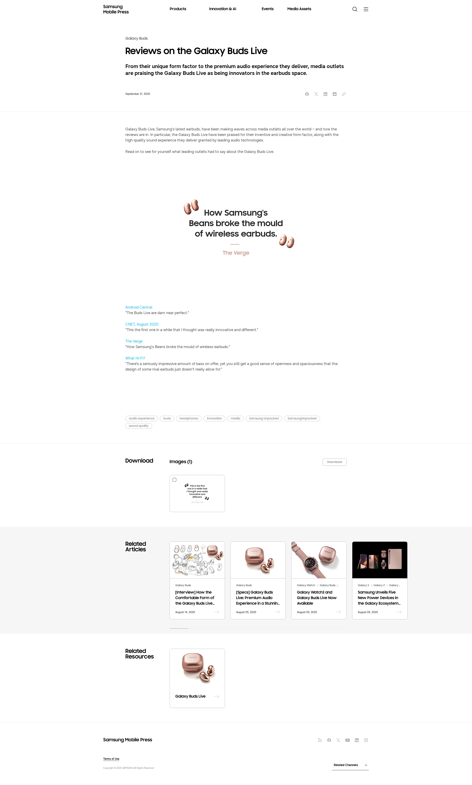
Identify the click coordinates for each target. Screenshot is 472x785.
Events (268, 9)
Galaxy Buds (136, 39)
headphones (189, 418)
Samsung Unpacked (264, 418)
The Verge (134, 341)
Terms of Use (111, 759)
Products (178, 9)
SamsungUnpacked (302, 418)
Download (334, 462)
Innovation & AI (222, 9)
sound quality (139, 426)
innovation (214, 418)
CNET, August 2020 (141, 324)
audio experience (142, 418)
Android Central (138, 307)
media (235, 418)
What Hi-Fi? (135, 358)
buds (167, 418)
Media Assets (299, 9)
